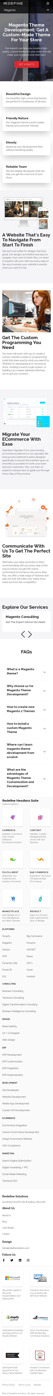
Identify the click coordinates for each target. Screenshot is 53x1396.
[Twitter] (14, 1260)
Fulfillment (10, 872)
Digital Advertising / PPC (15, 1167)
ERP (4, 1048)
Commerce (9, 830)
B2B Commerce (39, 872)
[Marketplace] (12, 898)
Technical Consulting (13, 997)
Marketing (8, 1153)
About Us (6, 1215)
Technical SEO (9, 1181)
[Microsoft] (12, 1278)
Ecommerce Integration (14, 1125)
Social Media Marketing (14, 1174)
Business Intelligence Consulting (19, 1011)
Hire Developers (10, 1090)
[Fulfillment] (12, 859)
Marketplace (10, 911)
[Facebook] (6, 1260)
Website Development (14, 1097)
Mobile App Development (15, 1103)
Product (35, 911)
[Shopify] (13, 1318)
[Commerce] (12, 817)
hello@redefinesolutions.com (15, 1248)
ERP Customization (12, 1061)
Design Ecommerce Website (17, 1139)
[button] (30, 634)
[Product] (40, 898)
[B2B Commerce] (40, 859)
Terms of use (24, 1385)
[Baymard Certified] (40, 1355)
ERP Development (12, 1054)
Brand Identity (9, 1026)
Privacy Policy (8, 1385)
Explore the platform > (10, 804)
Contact (5, 1234)
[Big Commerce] (40, 1318)
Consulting (9, 984)
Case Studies (8, 1228)
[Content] (40, 817)
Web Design (8, 1039)
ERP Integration (10, 1068)
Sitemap (37, 1385)
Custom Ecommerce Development (20, 1132)
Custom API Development (16, 1110)
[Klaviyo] (13, 1355)
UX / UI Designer (11, 1033)
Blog (4, 1221)
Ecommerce (8, 1118)
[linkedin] (22, 1260)
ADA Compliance (11, 1145)
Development (10, 1083)
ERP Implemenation (12, 1075)
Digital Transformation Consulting (19, 1004)
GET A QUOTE (26, 64)
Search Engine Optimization (16, 1160)
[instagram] (30, 1260)
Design (6, 1019)
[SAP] (40, 1278)
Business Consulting (12, 991)
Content (36, 830)
